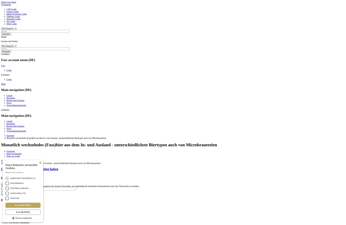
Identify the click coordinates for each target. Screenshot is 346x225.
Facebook (10, 151)
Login (9, 70)
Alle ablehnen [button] (23, 212)
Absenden (6, 34)
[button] (23, 218)
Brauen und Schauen (15, 100)
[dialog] (23, 191)
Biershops (10, 98)
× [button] (40, 163)
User (3, 66)
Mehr (3, 84)
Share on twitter (13, 156)
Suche (3, 37)
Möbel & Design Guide (16, 14)
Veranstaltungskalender (16, 105)
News (8, 103)
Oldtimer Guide (13, 16)
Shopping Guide (13, 19)
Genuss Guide (12, 12)
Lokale (9, 95)
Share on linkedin (13, 154)
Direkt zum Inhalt (8, 2)
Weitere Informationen (14, 172)
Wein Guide (11, 24)
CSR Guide (11, 9)
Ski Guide (10, 21)
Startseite (10, 135)
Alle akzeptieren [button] (23, 205)
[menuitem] (175, 9)
